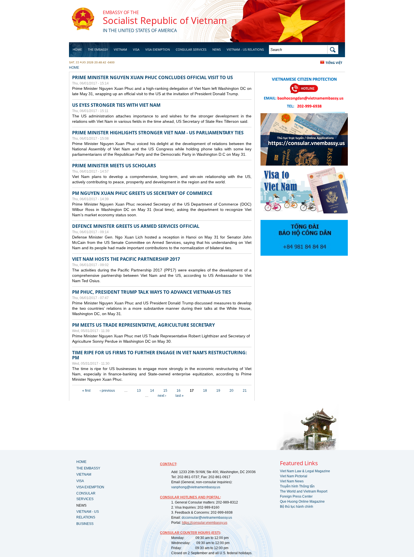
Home (77, 49)
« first (86, 391)
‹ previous (107, 391)
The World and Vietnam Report (303, 491)
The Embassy (98, 49)
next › (162, 396)
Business (80, 64)
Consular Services (191, 49)
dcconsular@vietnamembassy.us (207, 518)
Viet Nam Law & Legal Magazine (305, 471)
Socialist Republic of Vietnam (165, 20)
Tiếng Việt (334, 63)
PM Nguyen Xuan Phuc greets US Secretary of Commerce (142, 193)
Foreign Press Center (296, 496)
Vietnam (120, 49)
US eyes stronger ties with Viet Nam (116, 105)
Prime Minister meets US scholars (114, 165)
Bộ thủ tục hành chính (296, 507)
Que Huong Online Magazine (302, 501)
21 (245, 391)
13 (139, 391)
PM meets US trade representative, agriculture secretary (143, 324)
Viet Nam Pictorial (293, 476)
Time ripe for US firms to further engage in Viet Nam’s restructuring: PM (159, 355)
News (216, 49)
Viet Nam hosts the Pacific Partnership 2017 (126, 259)
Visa (136, 49)
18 (205, 391)
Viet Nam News (292, 481)
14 (152, 391)
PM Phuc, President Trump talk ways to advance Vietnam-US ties (151, 292)
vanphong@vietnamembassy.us (195, 487)
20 (231, 391)
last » (179, 396)
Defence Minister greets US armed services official (135, 226)
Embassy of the (121, 12)
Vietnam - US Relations (245, 49)
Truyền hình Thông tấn (297, 486)
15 (165, 391)
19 (218, 391)
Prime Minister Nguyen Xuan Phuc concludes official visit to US (152, 77)
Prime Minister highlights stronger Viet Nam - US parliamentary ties (158, 132)
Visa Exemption (157, 49)
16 (179, 391)
